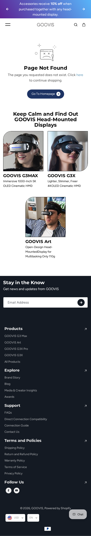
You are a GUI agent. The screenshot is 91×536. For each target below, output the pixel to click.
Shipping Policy (14, 448)
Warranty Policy (14, 460)
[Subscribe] (81, 302)
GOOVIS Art (12, 342)
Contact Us (11, 432)
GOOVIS (37, 508)
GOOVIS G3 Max (15, 336)
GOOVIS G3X (13, 355)
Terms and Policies (22, 441)
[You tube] (16, 490)
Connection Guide (16, 425)
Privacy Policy (13, 473)
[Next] (83, 9)
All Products (12, 362)
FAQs (8, 412)
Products (13, 329)
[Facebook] (8, 490)
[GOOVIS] (45, 24)
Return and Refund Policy (21, 454)
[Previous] (7, 9)
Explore (11, 370)
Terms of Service (15, 467)
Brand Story (12, 377)
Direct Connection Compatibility (25, 419)
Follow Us (14, 482)
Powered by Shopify (57, 508)
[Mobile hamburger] (7, 24)
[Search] (76, 25)
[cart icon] (84, 25)
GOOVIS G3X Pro (16, 349)
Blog (7, 384)
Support (12, 406)
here (79, 75)
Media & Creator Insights (20, 390)
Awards (9, 397)
